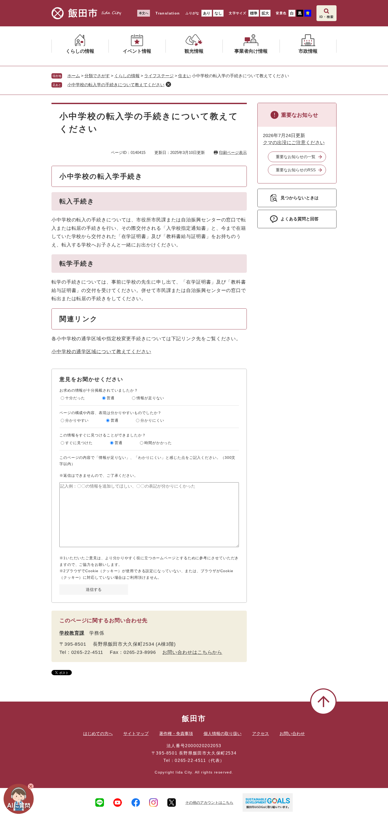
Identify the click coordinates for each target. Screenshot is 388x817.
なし (218, 13)
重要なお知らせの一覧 (295, 156)
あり (206, 13)
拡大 (265, 13)
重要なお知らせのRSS (296, 170)
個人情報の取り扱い (223, 733)
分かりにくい (152, 420)
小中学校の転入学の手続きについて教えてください (115, 84)
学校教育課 (71, 633)
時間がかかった (158, 443)
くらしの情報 (127, 76)
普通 (111, 398)
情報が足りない (150, 398)
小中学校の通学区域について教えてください (101, 351)
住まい (184, 76)
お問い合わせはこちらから (192, 652)
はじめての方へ (98, 733)
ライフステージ (159, 76)
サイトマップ (136, 733)
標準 (253, 13)
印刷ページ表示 (233, 152)
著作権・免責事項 (176, 733)
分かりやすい (77, 420)
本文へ (143, 13)
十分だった (75, 398)
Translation (167, 13)
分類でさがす (97, 76)
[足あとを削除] (168, 84)
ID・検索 (326, 17)
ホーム (73, 76)
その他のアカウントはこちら (209, 802)
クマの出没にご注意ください (294, 142)
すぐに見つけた (79, 443)
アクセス (260, 733)
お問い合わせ (292, 733)
